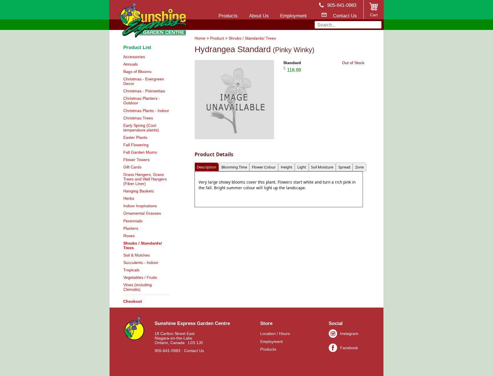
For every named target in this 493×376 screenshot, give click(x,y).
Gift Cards (132, 167)
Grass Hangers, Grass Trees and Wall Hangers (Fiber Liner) (145, 179)
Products (268, 349)
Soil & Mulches (136, 255)
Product (217, 38)
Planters (130, 228)
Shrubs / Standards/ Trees (252, 38)
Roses (129, 235)
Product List (137, 47)
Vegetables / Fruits (140, 277)
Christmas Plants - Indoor (146, 110)
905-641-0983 (167, 350)
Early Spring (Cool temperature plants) (141, 127)
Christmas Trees (138, 118)
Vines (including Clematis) (137, 287)
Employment (271, 341)
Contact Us (194, 350)
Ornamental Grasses (142, 213)
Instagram (349, 333)
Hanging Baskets (138, 191)
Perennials (132, 221)
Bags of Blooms (137, 71)
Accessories (134, 56)
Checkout (132, 301)
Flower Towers (136, 159)
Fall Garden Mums (140, 152)
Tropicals (131, 270)
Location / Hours (275, 333)
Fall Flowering (136, 145)
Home (200, 38)
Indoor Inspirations (140, 206)
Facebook (349, 347)
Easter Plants (135, 137)
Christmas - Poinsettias (144, 91)
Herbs (128, 198)
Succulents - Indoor (140, 262)
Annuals (130, 64)
